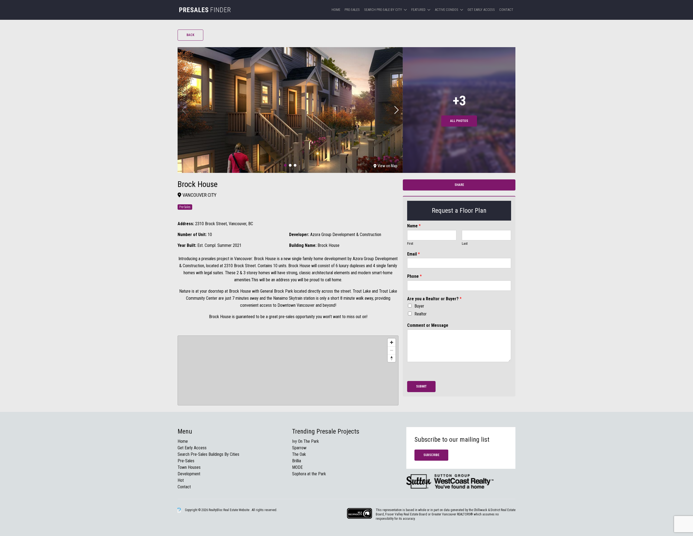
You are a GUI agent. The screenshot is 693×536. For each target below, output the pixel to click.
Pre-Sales (352, 10)
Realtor (420, 314)
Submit (421, 386)
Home (336, 10)
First (410, 243)
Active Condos (446, 10)
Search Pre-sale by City (383, 10)
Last (465, 243)
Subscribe (431, 455)
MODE (297, 467)
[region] (288, 370)
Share (459, 185)
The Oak (299, 454)
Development (189, 473)
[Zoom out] (391, 350)
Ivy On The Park (305, 441)
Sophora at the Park (309, 473)
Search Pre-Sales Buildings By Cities (208, 454)
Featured (418, 10)
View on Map (387, 166)
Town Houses (189, 467)
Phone (414, 276)
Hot (181, 480)
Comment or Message (427, 325)
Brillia (296, 460)
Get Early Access (481, 10)
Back (190, 35)
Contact (506, 10)
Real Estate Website (236, 510)
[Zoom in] (391, 342)
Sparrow (299, 447)
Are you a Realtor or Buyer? (434, 298)
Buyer (419, 306)
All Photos (459, 121)
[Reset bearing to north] (391, 358)
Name (414, 225)
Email (413, 254)
